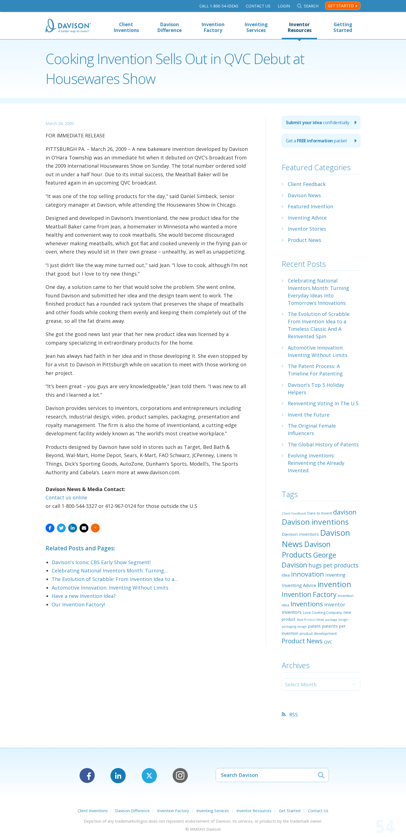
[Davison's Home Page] (68, 26)
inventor (334, 604)
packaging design (294, 626)
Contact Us (258, 6)
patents (330, 626)
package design (336, 619)
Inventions (307, 603)
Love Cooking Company (322, 612)
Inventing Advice (307, 217)
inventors (292, 612)
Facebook (87, 775)
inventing (335, 575)
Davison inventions (315, 522)
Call (218, 6)
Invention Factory (213, 27)
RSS (293, 714)
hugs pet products (333, 565)
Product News (304, 240)
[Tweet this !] (61, 528)
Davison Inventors (300, 534)
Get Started (341, 5)
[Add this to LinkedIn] (72, 528)
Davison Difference (169, 27)
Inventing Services (256, 27)
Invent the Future (308, 414)
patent (314, 626)
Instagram (180, 775)
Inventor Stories (307, 228)
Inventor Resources (300, 27)
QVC (328, 641)
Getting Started (342, 27)
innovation (307, 574)
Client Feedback (307, 184)
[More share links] (95, 528)
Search (311, 6)
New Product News (310, 620)
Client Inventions (126, 27)
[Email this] (84, 528)
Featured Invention (310, 206)
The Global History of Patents (323, 444)
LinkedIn (118, 775)
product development (318, 633)
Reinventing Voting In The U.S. (324, 403)
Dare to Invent (319, 513)
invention (334, 584)
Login (284, 6)
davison (345, 512)
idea (286, 575)
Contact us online (66, 497)
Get (316, 141)
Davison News (304, 195)
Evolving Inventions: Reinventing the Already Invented (316, 463)
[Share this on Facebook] (50, 528)
